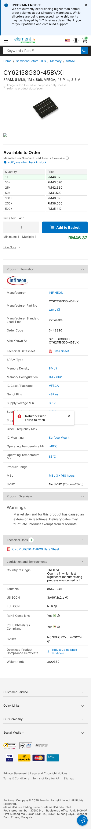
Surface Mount (59, 437)
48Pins (53, 394)
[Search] (84, 50)
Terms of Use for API (46, 778)
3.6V (52, 403)
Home (7, 61)
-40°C (53, 446)
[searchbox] (42, 50)
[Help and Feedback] (82, 820)
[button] (5, 40)
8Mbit (53, 368)
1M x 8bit (55, 377)
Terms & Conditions (16, 778)
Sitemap (69, 778)
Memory (56, 61)
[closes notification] (86, 5)
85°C (52, 456)
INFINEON (56, 292)
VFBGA (54, 385)
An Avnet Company (16, 800)
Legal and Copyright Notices (49, 773)
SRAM (70, 61)
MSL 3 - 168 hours (61, 475)
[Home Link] (33, 40)
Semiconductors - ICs (31, 61)
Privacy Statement (15, 773)
